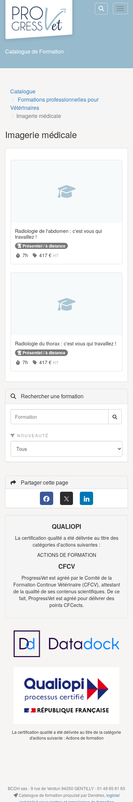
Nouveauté (32, 435)
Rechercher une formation (51, 396)
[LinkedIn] (86, 498)
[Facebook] (46, 498)
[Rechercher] (115, 416)
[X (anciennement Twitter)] (66, 498)
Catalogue (22, 91)
